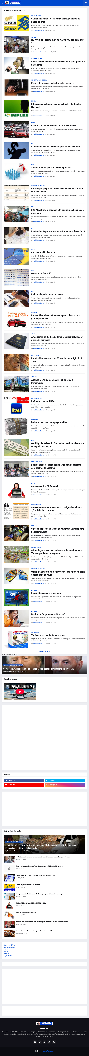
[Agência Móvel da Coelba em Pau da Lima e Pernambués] (16, 384)
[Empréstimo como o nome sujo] (16, 597)
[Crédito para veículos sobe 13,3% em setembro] (16, 129)
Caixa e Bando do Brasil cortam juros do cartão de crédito (34, 931)
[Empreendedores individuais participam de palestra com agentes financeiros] (16, 469)
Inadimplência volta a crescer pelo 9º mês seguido (55, 146)
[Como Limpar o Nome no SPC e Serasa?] (9, 887)
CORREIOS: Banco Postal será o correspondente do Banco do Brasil (55, 20)
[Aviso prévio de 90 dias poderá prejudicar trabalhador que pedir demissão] (16, 341)
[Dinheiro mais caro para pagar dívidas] (16, 426)
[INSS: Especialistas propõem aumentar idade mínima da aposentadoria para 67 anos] (9, 859)
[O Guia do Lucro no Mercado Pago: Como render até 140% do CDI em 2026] (9, 868)
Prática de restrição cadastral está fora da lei (52, 83)
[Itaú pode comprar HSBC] (16, 405)
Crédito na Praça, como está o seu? (48, 614)
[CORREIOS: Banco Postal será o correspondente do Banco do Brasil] (16, 23)
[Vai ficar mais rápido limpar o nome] (16, 639)
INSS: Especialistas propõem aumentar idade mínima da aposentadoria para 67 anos (43, 857)
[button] (2, 3)
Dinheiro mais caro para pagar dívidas (49, 422)
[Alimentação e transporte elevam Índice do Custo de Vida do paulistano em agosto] (16, 554)
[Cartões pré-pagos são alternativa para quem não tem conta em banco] (16, 192)
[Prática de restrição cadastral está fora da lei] (16, 87)
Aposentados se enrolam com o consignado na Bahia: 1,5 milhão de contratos (56, 509)
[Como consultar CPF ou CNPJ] (16, 490)
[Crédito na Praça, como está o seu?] (16, 618)
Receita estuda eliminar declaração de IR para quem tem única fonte (58, 63)
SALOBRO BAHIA (9, 945)
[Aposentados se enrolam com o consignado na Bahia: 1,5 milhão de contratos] (16, 511)
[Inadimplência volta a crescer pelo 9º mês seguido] (16, 150)
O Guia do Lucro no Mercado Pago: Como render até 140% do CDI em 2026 (39, 866)
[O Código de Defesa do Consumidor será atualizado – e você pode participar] (16, 447)
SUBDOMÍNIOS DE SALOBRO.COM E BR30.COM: (31, 903)
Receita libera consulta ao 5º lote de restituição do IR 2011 (57, 360)
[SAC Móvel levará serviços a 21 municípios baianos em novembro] (16, 214)
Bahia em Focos (9, 947)
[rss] (54, 1042)
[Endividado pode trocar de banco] (16, 298)
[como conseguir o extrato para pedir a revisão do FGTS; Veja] (9, 878)
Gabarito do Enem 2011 (42, 273)
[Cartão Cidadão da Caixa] (16, 256)
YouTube (7, 949)
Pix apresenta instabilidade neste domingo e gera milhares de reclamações (40, 894)
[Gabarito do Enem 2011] (16, 277)
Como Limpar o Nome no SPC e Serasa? (28, 885)
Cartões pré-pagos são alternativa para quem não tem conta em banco (57, 190)
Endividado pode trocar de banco (47, 294)
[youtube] (44, 1042)
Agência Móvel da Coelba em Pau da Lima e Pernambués (52, 381)
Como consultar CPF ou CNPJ (45, 486)
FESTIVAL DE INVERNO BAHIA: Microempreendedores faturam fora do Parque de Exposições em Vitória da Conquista (40, 846)
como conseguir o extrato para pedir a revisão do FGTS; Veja (35, 875)
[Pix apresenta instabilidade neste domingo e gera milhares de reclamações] (9, 896)
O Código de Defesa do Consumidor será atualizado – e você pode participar (57, 445)
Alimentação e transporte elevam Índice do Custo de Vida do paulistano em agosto (56, 552)
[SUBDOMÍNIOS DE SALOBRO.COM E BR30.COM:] (9, 905)
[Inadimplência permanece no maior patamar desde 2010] (16, 235)
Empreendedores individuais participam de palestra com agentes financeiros (56, 466)
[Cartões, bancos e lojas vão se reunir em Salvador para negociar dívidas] (16, 533)
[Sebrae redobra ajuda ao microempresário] (16, 171)
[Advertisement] (44, 737)
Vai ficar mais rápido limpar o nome (48, 635)
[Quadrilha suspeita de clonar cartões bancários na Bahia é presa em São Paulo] (16, 576)
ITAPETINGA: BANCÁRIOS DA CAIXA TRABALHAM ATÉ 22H (57, 42)
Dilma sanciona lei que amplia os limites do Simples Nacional (56, 106)
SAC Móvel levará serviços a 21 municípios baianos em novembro (57, 212)
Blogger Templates (48, 1051)
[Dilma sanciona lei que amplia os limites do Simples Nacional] (16, 108)
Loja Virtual (8, 956)
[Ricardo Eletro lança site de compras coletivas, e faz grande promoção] (16, 319)
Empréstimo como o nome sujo (46, 593)
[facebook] (35, 1042)
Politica (6, 953)
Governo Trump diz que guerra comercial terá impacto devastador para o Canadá (38, 669)
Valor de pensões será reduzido (26, 912)
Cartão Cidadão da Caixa (43, 252)
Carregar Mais (44, 652)
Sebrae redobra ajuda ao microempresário (51, 167)
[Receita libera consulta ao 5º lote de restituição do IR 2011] (16, 362)
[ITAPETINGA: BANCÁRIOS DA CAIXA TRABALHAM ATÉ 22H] (16, 44)
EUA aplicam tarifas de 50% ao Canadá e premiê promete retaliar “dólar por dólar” (42, 922)
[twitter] (40, 1042)
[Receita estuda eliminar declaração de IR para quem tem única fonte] (16, 65)
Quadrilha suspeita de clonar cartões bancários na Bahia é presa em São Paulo (58, 573)
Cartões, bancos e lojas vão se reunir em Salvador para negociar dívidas (57, 530)
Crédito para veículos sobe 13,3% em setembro (53, 125)
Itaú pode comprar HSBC (43, 401)
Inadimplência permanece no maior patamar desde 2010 (58, 231)
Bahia (6, 951)
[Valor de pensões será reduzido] (9, 914)
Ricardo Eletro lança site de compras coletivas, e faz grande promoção (56, 317)
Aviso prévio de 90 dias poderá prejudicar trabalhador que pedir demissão (56, 338)
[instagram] (49, 1042)
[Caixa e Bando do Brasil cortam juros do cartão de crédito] (9, 933)
